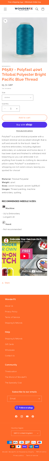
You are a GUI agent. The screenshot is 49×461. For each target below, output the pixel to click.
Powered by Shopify (26, 452)
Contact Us (10, 356)
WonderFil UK (14, 452)
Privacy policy (18, 455)
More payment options (24, 131)
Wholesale (9, 350)
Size (3, 93)
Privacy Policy (11, 312)
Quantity (5, 104)
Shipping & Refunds (13, 323)
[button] (5, 9)
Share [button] (7, 283)
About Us (9, 306)
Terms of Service (12, 317)
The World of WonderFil (16, 377)
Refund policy (41, 452)
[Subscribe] (39, 399)
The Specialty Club (13, 383)
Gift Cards (9, 344)
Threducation (11, 371)
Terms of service (32, 455)
